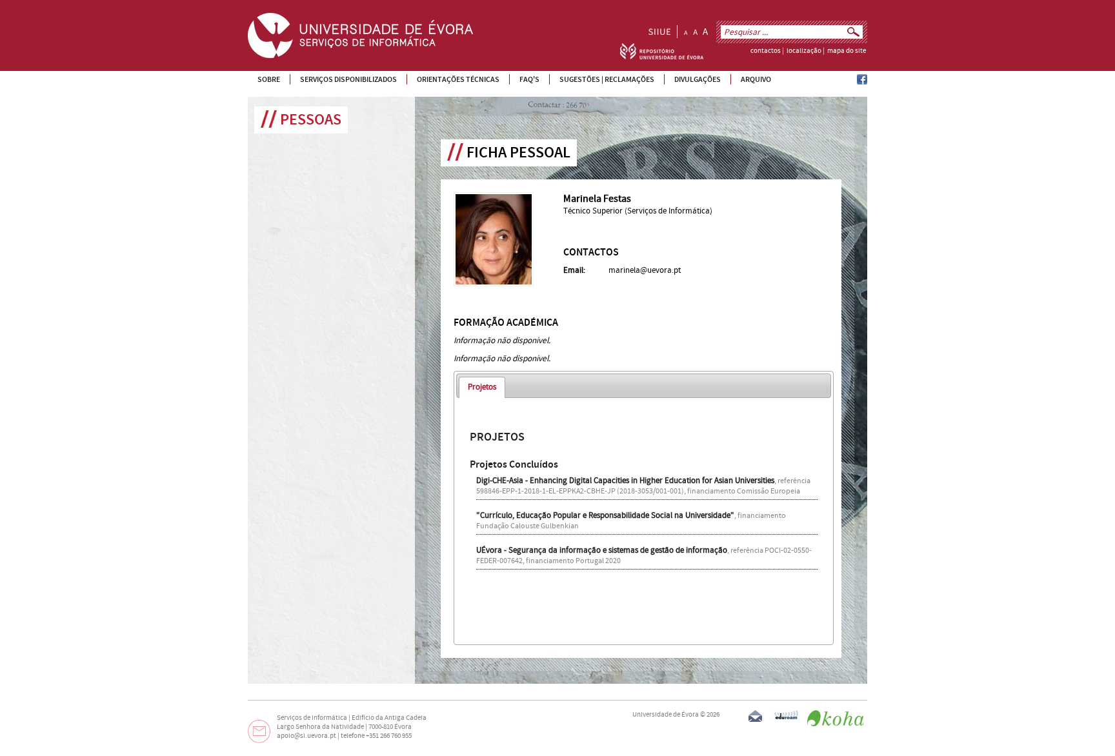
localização (804, 50)
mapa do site (846, 50)
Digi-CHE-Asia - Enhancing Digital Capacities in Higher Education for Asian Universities (625, 480)
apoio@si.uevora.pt (306, 736)
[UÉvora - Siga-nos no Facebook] (862, 82)
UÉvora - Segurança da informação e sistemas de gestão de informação (601, 550)
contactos (765, 50)
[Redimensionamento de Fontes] (696, 31)
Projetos (482, 387)
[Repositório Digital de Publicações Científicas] (661, 57)
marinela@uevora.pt (644, 270)
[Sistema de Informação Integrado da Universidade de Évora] (659, 31)
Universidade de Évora (665, 714)
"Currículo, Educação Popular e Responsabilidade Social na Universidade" (605, 515)
